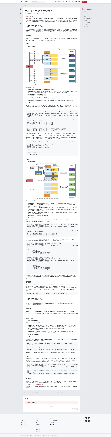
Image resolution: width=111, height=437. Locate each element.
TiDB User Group (54, 420)
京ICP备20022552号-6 (37, 435)
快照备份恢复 (87, 22)
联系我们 (52, 427)
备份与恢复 (32, 16)
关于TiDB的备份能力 (87, 9)
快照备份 (86, 13)
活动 (76, 1)
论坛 (66, 1)
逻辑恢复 (86, 26)
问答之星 (52, 422)
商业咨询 (59, 1)
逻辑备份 (86, 16)
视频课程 (38, 424)
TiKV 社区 (23, 424)
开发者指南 (38, 431)
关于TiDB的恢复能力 (87, 18)
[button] (73, 1)
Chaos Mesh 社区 (25, 427)
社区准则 (52, 424)
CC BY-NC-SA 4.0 (45, 392)
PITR (86, 24)
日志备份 (86, 14)
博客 (69, 1)
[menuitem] (56, 2)
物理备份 (86, 11)
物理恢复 (86, 20)
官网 (56, 1)
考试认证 (38, 427)
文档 (63, 1)
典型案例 (38, 429)
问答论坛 (23, 422)
